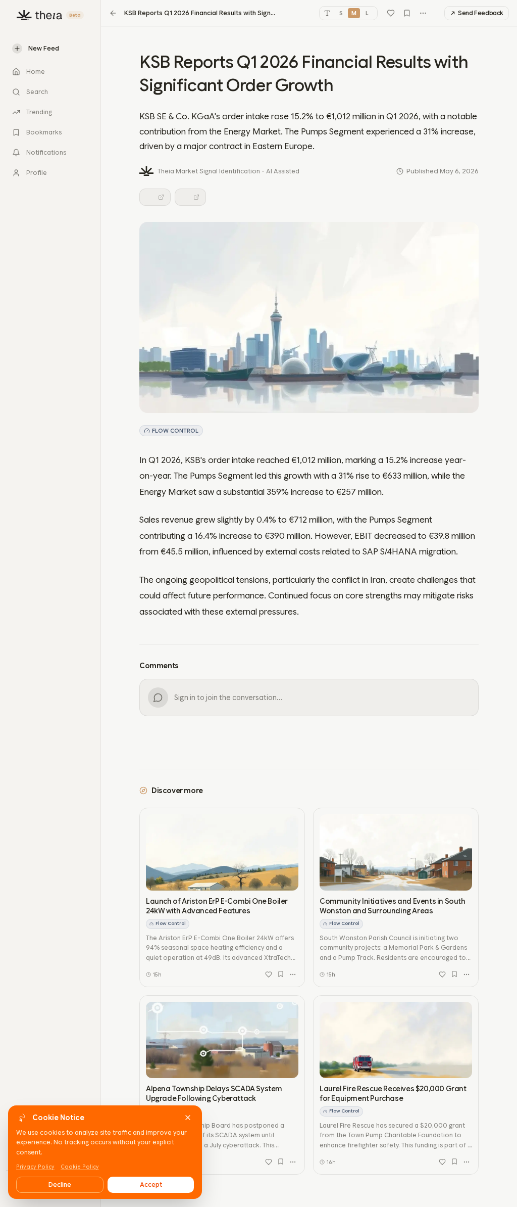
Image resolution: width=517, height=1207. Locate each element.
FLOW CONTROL (175, 430)
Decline (59, 1184)
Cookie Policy (80, 1167)
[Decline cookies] (188, 1117)
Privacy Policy (35, 1167)
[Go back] (113, 13)
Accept (151, 1184)
